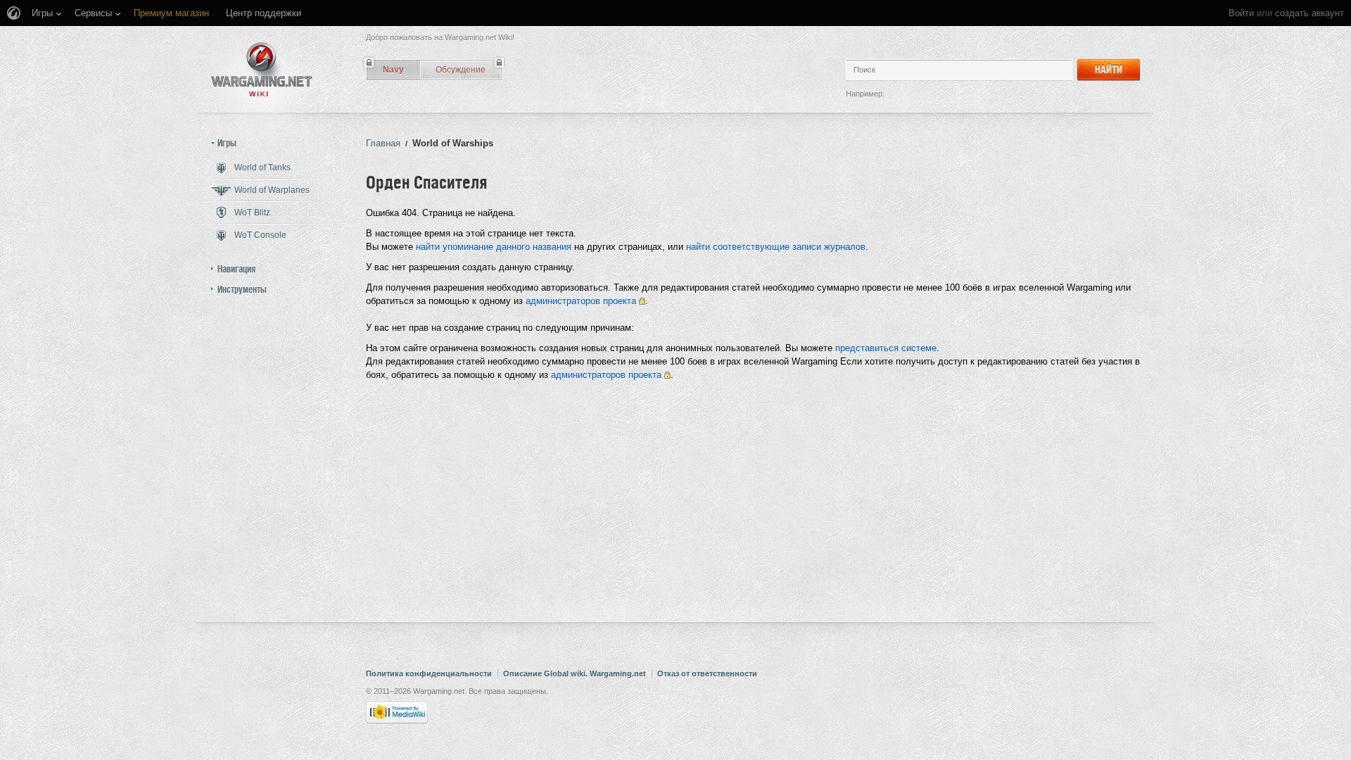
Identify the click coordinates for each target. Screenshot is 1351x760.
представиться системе (886, 348)
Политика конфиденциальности (429, 673)
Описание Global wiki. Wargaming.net (574, 673)
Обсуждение (461, 70)
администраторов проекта (581, 301)
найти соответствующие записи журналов (775, 246)
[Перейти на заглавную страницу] (261, 69)
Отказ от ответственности (707, 673)
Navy (393, 70)
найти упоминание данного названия (493, 246)
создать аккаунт (1309, 13)
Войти (1241, 13)
